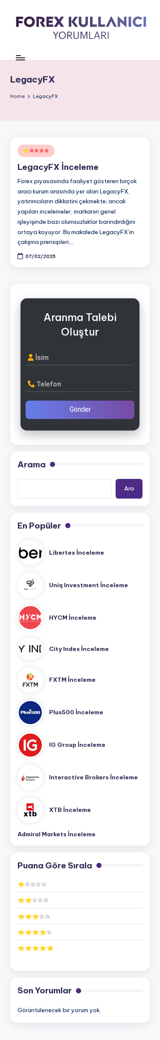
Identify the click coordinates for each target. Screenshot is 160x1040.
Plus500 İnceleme (76, 712)
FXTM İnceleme (72, 679)
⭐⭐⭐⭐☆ (34, 932)
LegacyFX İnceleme (58, 167)
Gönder (80, 409)
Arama (31, 464)
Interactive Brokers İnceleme (93, 777)
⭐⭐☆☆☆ (33, 900)
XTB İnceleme (70, 810)
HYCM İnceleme (72, 617)
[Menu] (20, 57)
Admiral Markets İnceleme (56, 834)
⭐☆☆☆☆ (36, 150)
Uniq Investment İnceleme (88, 585)
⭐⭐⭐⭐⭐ (35, 948)
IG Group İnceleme (77, 745)
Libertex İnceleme (76, 552)
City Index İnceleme (79, 649)
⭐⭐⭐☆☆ (33, 916)
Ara (129, 488)
